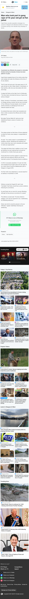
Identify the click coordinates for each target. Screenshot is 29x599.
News (2, 12)
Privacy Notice (17, 584)
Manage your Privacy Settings (9, 590)
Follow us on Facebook (8, 575)
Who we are (3, 584)
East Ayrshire (10, 234)
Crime (3, 234)
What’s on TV (4, 569)
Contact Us (24, 584)
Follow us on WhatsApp (9, 577)
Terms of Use (10, 584)
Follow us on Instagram (8, 580)
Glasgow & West (10, 12)
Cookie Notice (4, 586)
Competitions (18, 567)
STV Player (4, 567)
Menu (4, 2)
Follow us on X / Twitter (8, 572)
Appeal (17, 569)
